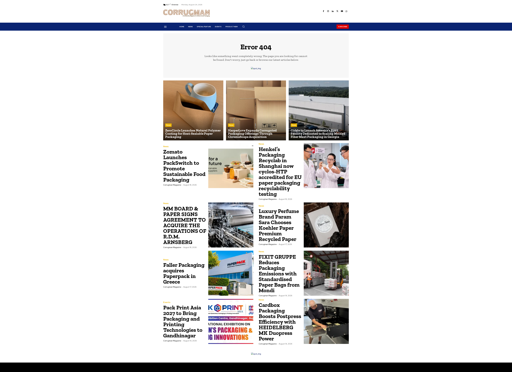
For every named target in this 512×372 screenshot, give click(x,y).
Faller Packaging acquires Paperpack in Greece (184, 273)
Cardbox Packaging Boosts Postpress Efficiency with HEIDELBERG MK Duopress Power (280, 322)
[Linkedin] (332, 11)
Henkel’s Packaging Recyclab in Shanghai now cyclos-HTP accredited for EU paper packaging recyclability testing (280, 171)
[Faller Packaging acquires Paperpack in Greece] (230, 273)
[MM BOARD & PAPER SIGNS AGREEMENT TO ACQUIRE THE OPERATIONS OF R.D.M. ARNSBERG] (230, 224)
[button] (243, 26)
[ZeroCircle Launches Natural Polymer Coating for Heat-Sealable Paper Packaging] (193, 110)
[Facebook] (323, 11)
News (168, 125)
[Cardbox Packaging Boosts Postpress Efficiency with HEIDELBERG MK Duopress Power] (326, 321)
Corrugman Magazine (172, 185)
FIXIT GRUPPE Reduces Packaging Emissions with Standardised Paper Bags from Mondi (279, 273)
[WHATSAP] (346, 11)
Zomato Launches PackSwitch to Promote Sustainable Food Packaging (184, 165)
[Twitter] (337, 11)
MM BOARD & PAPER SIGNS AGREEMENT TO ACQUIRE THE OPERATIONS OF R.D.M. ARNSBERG (184, 225)
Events (166, 302)
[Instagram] (328, 11)
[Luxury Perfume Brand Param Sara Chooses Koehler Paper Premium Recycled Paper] (326, 224)
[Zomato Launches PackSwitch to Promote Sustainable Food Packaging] (230, 165)
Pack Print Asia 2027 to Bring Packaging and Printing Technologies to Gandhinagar (182, 321)
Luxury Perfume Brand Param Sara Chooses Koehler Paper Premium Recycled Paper (279, 225)
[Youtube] (342, 11)
